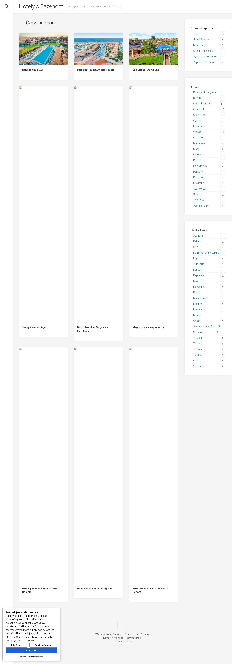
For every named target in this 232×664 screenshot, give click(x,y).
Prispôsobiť (16, 645)
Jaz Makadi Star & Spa (146, 69)
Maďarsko (199, 143)
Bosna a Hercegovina (205, 92)
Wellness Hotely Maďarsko (127, 637)
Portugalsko (200, 165)
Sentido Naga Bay (32, 69)
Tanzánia (198, 337)
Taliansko (198, 200)
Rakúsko (198, 171)
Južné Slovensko (202, 39)
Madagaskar (200, 298)
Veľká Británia (201, 205)
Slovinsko (198, 182)
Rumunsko (199, 177)
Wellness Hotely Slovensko (109, 634)
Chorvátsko (199, 109)
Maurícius (198, 309)
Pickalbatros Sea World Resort (95, 69)
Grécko (197, 131)
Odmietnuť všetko (43, 645)
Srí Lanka (198, 332)
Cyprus (197, 120)
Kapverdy (198, 275)
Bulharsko (198, 97)
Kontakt (107, 637)
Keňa (196, 281)
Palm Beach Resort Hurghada (94, 588)
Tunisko (197, 349)
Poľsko (197, 160)
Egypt (196, 258)
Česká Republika (202, 103)
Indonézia (198, 264)
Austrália (198, 235)
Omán (196, 320)
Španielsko (199, 188)
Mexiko (197, 315)
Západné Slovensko (204, 62)
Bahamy (197, 241)
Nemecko (198, 154)
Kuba (196, 292)
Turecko (197, 354)
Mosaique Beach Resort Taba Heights (39, 590)
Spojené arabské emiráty (207, 326)
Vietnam (197, 366)
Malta (196, 148)
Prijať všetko (31, 650)
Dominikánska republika (206, 252)
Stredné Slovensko (203, 50)
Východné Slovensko (205, 56)
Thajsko (197, 343)
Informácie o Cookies (137, 634)
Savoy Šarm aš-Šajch (34, 327)
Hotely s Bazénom (41, 6)
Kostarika (198, 286)
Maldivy (197, 303)
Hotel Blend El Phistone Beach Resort (150, 590)
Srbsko (197, 194)
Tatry (196, 33)
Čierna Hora (199, 114)
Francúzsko (199, 126)
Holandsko (199, 137)
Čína (195, 247)
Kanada (197, 269)
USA (195, 360)
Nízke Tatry (199, 45)
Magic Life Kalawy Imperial (148, 327)
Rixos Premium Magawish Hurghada (92, 329)
